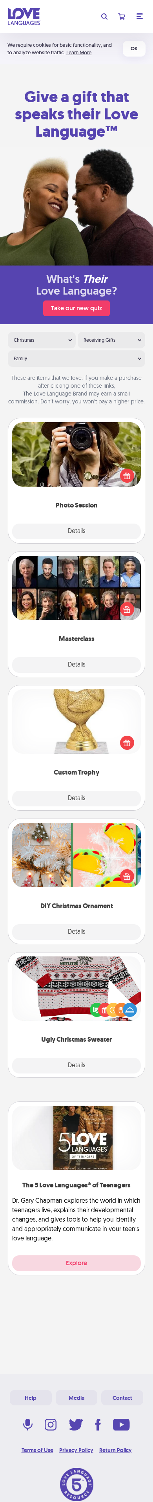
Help (30, 1397)
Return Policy (115, 1450)
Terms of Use (37, 1450)
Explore (76, 1263)
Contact (122, 1397)
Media (76, 1397)
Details (77, 531)
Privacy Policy (76, 1450)
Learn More (78, 52)
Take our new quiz (76, 308)
